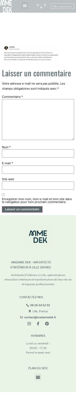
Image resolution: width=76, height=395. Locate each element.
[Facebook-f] (38, 324)
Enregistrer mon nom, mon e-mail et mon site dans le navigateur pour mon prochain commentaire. (37, 200)
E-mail (7, 163)
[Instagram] (29, 324)
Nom (6, 147)
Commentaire (12, 96)
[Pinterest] (47, 324)
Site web (8, 179)
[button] (24, 5)
